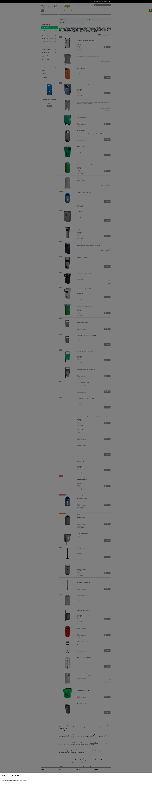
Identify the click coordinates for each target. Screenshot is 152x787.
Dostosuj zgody (16, 780)
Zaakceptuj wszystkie (24, 780)
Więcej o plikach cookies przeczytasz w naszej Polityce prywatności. (10, 778)
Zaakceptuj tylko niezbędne (7, 780)
